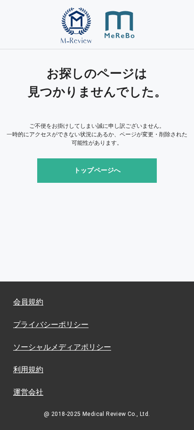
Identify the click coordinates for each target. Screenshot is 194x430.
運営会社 (28, 392)
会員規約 (28, 301)
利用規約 (28, 369)
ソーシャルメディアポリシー (62, 347)
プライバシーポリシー (51, 324)
